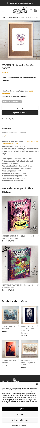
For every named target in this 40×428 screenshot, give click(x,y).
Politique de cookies (19, 425)
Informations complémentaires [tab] (14, 133)
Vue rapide (5, 241)
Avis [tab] (4, 136)
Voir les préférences (20, 420)
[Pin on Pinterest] (13, 119)
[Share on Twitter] (10, 119)
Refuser (20, 415)
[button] (37, 384)
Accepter (20, 409)
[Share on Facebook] (6, 119)
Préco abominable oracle (20, 3)
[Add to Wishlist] (3, 118)
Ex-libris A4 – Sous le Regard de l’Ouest (28, 363)
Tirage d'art (12, 17)
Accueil (4, 17)
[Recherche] (32, 10)
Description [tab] (6, 129)
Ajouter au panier (20, 113)
